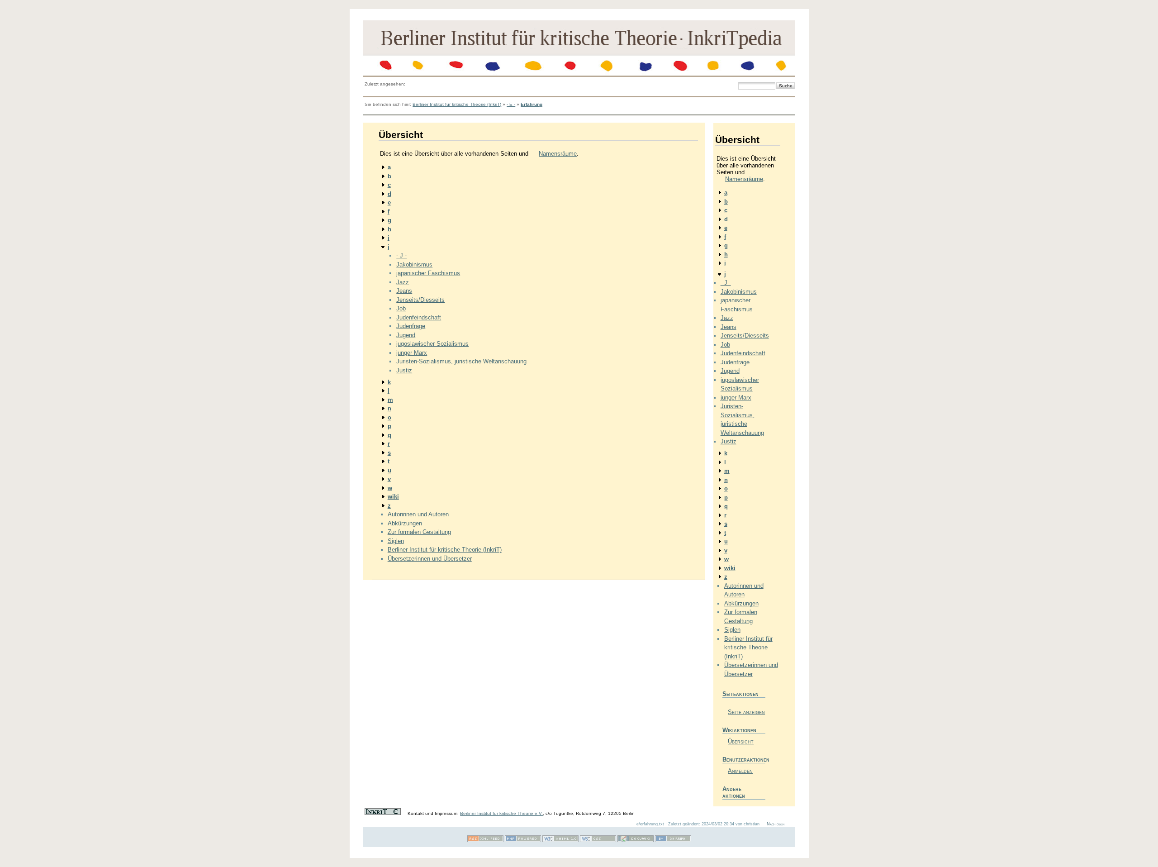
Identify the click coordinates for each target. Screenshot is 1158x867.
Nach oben (775, 824)
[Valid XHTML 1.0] (560, 840)
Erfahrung (531, 104)
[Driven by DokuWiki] (635, 840)
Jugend (405, 335)
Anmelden (740, 770)
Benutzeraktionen (743, 759)
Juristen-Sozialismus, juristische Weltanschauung (461, 361)
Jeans (404, 290)
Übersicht (741, 741)
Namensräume (558, 153)
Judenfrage (410, 326)
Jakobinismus (414, 264)
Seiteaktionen (740, 694)
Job (401, 308)
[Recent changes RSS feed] (485, 840)
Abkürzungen (405, 523)
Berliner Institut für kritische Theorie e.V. (501, 813)
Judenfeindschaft (418, 317)
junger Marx (411, 352)
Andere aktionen (733, 792)
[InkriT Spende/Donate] (383, 813)
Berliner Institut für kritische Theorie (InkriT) (457, 104)
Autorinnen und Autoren (418, 514)
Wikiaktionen (739, 730)
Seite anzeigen (746, 712)
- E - (511, 104)
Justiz (404, 370)
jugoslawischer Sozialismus (432, 343)
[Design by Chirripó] (673, 840)
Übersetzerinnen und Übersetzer (430, 558)
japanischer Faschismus (428, 273)
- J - (401, 255)
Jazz (402, 282)
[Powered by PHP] (523, 840)
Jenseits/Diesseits (420, 299)
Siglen (396, 541)
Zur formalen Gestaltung (419, 532)
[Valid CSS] (598, 840)
